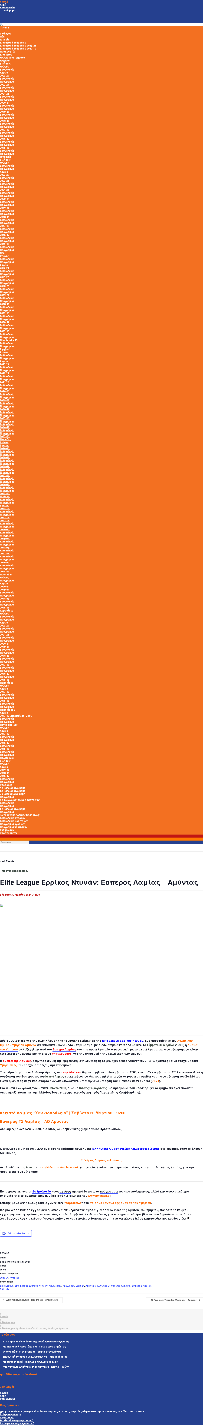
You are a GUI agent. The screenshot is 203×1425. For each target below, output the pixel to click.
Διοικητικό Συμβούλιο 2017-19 (18, 48)
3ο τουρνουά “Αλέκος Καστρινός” (20, 815)
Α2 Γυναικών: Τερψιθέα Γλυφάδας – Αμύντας (174, 1300)
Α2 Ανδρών (55, 1285)
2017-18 (5, 129)
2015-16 (5, 147)
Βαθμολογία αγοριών (12, 818)
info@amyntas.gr (10, 1414)
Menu (5, 27)
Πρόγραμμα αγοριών (12, 824)
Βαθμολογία (7, 69)
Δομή (3, 4)
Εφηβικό (5, 349)
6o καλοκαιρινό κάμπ (13, 808)
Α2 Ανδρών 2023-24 (73, 1285)
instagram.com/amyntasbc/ (17, 1423)
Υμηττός (5, 1288)
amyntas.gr (7, 1417)
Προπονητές (7, 51)
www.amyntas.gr (99, 1196)
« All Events (7, 861)
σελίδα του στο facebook (60, 1167)
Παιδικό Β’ (6, 574)
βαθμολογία (41, 1191)
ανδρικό (30, 1196)
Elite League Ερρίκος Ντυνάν (122, 1041)
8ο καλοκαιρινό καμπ (13, 790)
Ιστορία (5, 39)
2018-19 (5, 120)
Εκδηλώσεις (7, 830)
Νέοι (3, 253)
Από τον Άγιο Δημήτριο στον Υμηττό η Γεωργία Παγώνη (36, 1366)
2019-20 (5, 111)
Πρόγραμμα (7, 81)
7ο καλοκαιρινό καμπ (13, 793)
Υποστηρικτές (8, 833)
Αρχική (4, 1)
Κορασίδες (7, 610)
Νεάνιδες (5, 439)
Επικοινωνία (7, 7)
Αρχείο (4, 72)
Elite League (6, 1285)
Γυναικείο (6, 156)
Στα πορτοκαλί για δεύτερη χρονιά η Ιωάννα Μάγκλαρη (36, 1341)
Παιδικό (5, 496)
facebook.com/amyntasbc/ (16, 1420)
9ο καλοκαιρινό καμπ (13, 787)
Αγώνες (4, 66)
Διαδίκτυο (6, 54)
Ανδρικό (5, 60)
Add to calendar (16, 1233)
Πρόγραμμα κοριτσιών (13, 827)
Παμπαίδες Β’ (8, 709)
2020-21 (5, 102)
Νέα (2, 36)
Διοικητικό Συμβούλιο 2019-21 (18, 45)
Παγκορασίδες (9, 724)
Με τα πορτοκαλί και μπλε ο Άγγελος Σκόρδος (30, 1361)
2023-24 (5, 75)
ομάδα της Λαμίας (17, 1061)
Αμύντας (90, 1285)
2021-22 (5, 93)
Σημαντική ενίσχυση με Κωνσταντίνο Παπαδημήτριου (35, 1356)
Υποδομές (6, 784)
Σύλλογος (6, 33)
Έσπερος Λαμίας (142, 1285)
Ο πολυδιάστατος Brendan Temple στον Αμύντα (32, 1351)
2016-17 (5, 138)
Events (4, 1316)
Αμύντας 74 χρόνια (108, 1285)
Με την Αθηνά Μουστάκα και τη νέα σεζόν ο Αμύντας (34, 1346)
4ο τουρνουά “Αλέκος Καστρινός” (20, 799)
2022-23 (5, 84)
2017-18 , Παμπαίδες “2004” (17, 715)
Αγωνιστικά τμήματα (13, 57)
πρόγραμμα (109, 1191)
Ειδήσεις (5, 63)
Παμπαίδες (7, 682)
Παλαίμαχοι (7, 757)
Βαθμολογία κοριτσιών (14, 821)
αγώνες (65, 1191)
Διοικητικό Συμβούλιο (13, 42)
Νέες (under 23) (9, 340)
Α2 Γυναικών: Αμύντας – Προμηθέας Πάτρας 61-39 (32, 1300)
